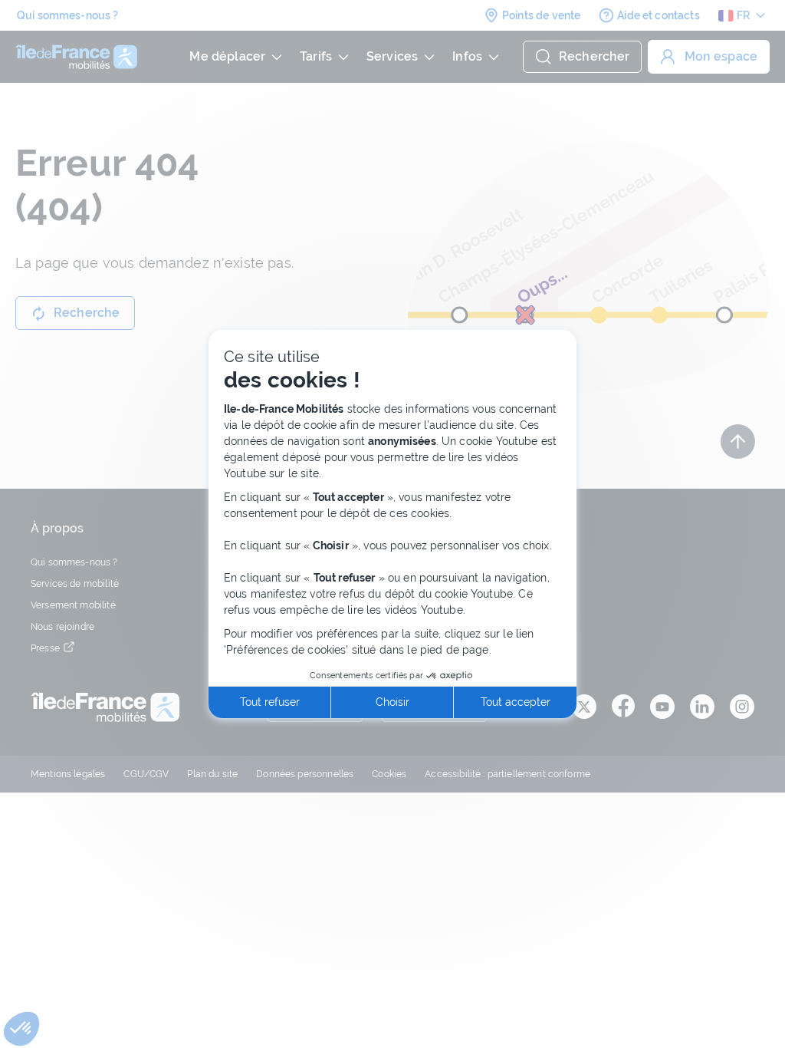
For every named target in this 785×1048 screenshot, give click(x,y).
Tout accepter (515, 702)
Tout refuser (270, 702)
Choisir (392, 702)
